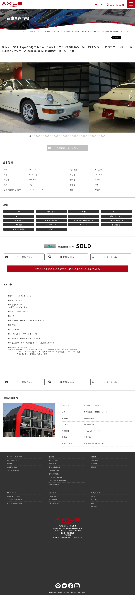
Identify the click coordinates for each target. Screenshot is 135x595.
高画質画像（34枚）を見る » (67, 148)
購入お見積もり (53, 500)
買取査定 (93, 457)
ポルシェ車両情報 (53, 474)
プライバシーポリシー (13, 470)
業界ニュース (94, 506)
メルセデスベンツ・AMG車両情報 (57, 481)
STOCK (96, 4)
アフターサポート (11, 493)
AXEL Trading (17, 4)
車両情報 (51, 457)
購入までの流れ (53, 460)
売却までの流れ (95, 460)
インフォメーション (95, 493)
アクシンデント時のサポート (14, 500)
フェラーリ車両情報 (54, 470)
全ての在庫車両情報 (54, 467)
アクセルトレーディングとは (14, 457)
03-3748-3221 (117, 4)
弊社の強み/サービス (13, 460)
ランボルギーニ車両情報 (55, 477)
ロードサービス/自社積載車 (14, 503)
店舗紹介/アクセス (12, 467)
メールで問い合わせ (24, 257)
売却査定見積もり (54, 503)
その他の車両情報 (54, 484)
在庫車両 (32, 31)
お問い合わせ (101, 4)
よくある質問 (52, 464)
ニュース (93, 496)
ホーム (25, 31)
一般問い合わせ (53, 496)
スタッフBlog (94, 500)
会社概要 (9, 464)
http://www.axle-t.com (94, 443)
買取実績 (93, 467)
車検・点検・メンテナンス (13, 496)
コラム (92, 503)
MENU (131, 4)
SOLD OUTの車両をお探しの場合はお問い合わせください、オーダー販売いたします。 (67, 269)
